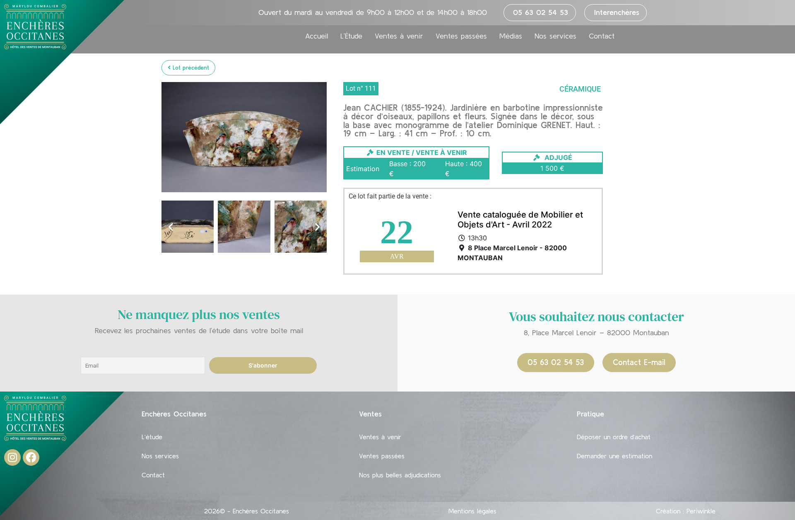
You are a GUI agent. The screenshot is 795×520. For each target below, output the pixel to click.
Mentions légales (472, 511)
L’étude (152, 436)
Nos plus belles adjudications (400, 475)
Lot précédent (190, 67)
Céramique (580, 89)
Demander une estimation (614, 456)
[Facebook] (31, 457)
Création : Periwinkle (686, 511)
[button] (171, 227)
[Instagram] (12, 457)
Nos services (555, 36)
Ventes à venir (399, 36)
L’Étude (351, 36)
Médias (510, 36)
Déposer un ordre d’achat (613, 436)
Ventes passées (461, 36)
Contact (601, 36)
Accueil (316, 36)
